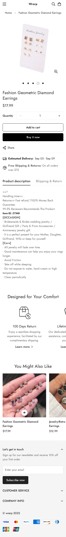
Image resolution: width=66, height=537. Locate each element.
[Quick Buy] (24, 413)
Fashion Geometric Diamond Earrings (20, 424)
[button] (59, 4)
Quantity (8, 116)
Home (8, 13)
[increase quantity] (59, 116)
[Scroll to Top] (59, 518)
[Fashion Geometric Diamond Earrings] (24, 395)
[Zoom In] (56, 72)
